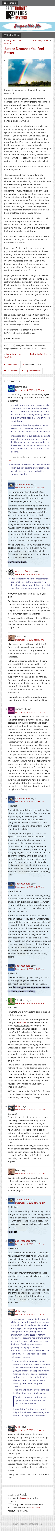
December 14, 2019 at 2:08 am (29, 390)
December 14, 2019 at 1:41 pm (29, 487)
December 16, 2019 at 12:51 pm (30, 1244)
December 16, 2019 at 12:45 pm (30, 1202)
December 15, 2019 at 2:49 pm (29, 969)
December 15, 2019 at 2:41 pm (29, 887)
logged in (24, 1498)
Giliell (18, 1106)
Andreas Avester (24, 571)
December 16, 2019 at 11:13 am (30, 1109)
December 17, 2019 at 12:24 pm (30, 1314)
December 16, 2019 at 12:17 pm (30, 1173)
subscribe (35, 1507)
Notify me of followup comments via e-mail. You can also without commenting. (25, 1507)
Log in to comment (32, 370)
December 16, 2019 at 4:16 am (29, 1003)
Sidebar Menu (13, 35)
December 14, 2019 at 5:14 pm (29, 574)
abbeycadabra (22, 484)
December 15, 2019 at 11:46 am (30, 712)
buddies (22, 1022)
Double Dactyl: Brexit (39, 40)
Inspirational (12, 370)
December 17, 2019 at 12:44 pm (30, 1430)
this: (10, 460)
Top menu (11, 3)
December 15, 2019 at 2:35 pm (29, 801)
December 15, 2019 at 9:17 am (29, 639)
